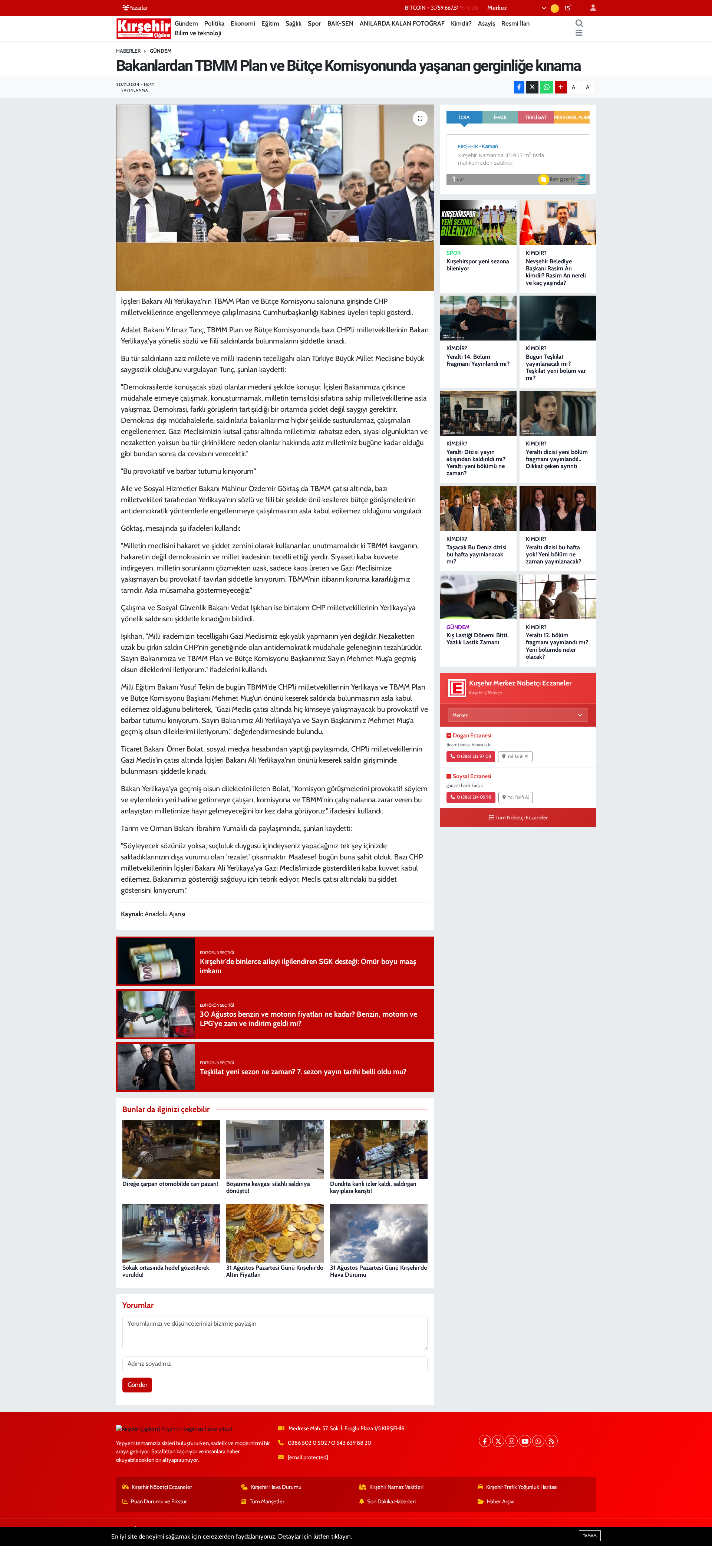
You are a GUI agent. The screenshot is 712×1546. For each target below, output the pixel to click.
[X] (498, 1441)
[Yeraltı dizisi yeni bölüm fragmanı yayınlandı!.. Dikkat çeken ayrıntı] (558, 413)
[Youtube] (525, 1441)
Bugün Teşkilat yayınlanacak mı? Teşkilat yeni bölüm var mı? (556, 367)
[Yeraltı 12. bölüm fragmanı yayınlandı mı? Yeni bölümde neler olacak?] (558, 597)
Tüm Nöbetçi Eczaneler (521, 817)
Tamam (590, 1535)
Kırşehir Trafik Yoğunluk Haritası (521, 1487)
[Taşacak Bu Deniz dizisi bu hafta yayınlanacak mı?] (478, 508)
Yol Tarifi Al (517, 756)
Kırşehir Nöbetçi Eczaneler (162, 1487)
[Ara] (580, 24)
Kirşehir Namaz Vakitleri (396, 1487)
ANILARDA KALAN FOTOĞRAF (402, 23)
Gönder (137, 1384)
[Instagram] (511, 1441)
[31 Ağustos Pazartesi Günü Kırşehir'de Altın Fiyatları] (275, 1232)
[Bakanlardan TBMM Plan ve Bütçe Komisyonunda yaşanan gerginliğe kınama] (275, 198)
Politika (214, 23)
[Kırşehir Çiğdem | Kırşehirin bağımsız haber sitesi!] (144, 27)
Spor (314, 23)
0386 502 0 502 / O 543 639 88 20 (329, 1443)
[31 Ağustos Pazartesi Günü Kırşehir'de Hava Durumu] (379, 1232)
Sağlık (293, 23)
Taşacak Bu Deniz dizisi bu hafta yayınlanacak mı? (476, 554)
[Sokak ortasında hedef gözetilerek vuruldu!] (171, 1232)
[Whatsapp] (538, 1441)
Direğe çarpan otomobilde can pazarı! (170, 1183)
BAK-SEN (340, 23)
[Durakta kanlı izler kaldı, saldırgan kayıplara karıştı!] (379, 1148)
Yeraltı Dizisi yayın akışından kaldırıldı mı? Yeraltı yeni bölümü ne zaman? (475, 462)
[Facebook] (485, 1441)
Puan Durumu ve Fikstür (159, 1501)
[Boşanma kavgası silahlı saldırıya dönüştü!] (275, 1148)
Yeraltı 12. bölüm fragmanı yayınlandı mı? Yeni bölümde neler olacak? (557, 646)
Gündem (186, 23)
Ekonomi (243, 23)
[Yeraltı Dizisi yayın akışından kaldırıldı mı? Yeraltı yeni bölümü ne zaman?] (478, 413)
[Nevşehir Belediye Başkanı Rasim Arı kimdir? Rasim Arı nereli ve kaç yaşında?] (558, 222)
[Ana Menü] (579, 33)
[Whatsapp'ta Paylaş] (546, 87)
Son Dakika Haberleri (391, 1501)
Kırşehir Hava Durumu (276, 1487)
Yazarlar (138, 7)
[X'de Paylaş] (532, 87)
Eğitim (270, 23)
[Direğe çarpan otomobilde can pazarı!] (171, 1148)
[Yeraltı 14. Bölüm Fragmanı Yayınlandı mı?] (478, 318)
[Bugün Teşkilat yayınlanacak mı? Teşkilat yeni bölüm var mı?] (558, 318)
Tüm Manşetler (267, 1501)
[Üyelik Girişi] (590, 8)
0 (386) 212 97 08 (474, 756)
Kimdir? (461, 23)
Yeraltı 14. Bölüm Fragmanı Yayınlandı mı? (478, 360)
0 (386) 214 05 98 (474, 797)
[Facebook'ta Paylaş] (519, 87)
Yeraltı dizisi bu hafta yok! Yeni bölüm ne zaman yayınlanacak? (553, 554)
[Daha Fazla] (561, 87)
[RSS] (551, 1441)
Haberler (128, 50)
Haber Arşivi (500, 1501)
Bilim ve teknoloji (198, 33)
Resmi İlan (515, 23)
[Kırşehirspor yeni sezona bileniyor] (478, 222)
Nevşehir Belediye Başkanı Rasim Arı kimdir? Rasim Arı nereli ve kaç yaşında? (556, 272)
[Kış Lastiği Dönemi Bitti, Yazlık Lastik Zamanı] (478, 597)
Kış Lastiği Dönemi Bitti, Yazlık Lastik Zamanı (477, 639)
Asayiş (486, 23)
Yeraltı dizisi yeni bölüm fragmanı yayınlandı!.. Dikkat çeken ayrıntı (557, 459)
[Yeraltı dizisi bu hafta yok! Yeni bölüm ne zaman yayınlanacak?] (558, 508)
